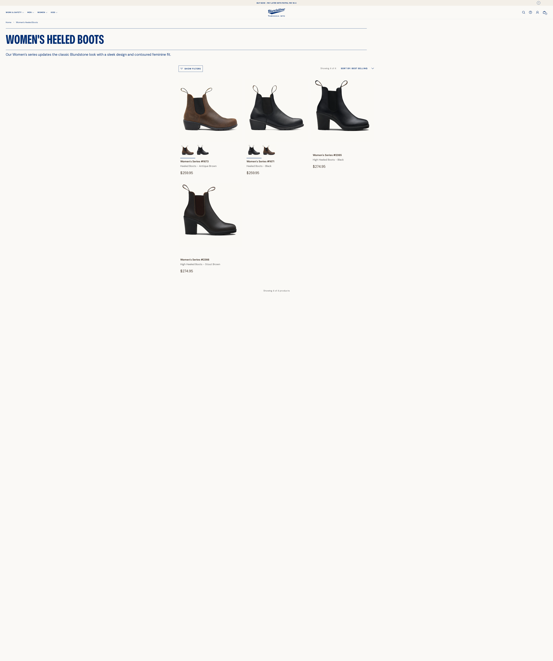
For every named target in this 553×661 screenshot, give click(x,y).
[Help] (530, 12)
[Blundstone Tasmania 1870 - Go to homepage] (276, 12)
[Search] (524, 12)
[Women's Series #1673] (269, 150)
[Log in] (537, 12)
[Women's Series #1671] (202, 150)
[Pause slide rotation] (538, 3)
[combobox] (357, 68)
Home (8, 22)
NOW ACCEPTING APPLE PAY (276, 3)
